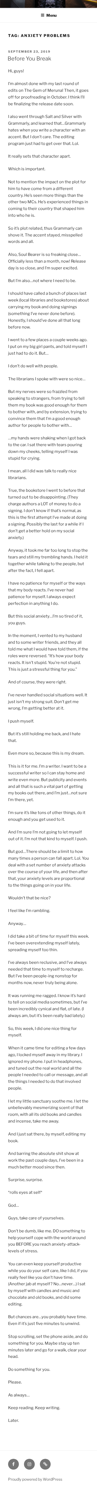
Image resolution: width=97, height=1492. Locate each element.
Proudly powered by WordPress (35, 1479)
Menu (51, 15)
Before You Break (29, 58)
